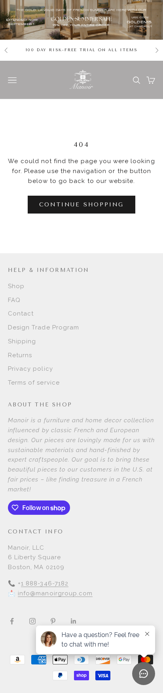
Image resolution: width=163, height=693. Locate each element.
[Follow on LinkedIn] (74, 621)
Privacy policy (30, 368)
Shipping (22, 341)
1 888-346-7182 (44, 583)
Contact (21, 313)
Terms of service (34, 382)
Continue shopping (81, 204)
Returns (20, 355)
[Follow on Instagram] (32, 621)
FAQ (14, 300)
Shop (16, 286)
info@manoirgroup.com (55, 593)
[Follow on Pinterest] (53, 621)
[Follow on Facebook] (12, 621)
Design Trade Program (43, 327)
